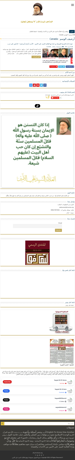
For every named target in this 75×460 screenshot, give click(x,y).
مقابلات (53, 46)
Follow (6, 391)
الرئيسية (71, 35)
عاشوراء (24, 438)
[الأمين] (37, 8)
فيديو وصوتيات (59, 46)
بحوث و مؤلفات (47, 434)
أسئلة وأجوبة (29, 432)
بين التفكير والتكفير (31, 435)
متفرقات (69, 443)
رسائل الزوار (42, 438)
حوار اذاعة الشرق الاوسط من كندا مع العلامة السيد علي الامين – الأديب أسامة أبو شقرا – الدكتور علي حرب (40, 44)
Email (60, 223)
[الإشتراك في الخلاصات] (0, 39)
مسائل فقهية (29, 444)
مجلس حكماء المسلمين (54, 444)
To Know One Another (64, 432)
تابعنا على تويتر (70, 302)
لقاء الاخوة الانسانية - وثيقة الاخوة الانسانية (33, 441)
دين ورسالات (63, 438)
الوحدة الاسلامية (62, 434)
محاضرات (39, 444)
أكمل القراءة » (36, 57)
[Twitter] (41, 85)
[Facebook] (44, 85)
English (50, 432)
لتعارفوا (61, 440)
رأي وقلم (52, 437)
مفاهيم (22, 444)
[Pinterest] (37, 85)
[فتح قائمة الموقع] (73, 5)
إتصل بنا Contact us (17, 432)
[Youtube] (34, 85)
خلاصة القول (12, 435)
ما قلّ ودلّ (12, 440)
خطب (20, 435)
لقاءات (52, 440)
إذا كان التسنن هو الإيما (62, 31)
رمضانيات (32, 438)
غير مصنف (15, 437)
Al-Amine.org (38, 453)
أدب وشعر (41, 432)
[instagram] (30, 85)
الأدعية (10, 432)
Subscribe (7, 382)
